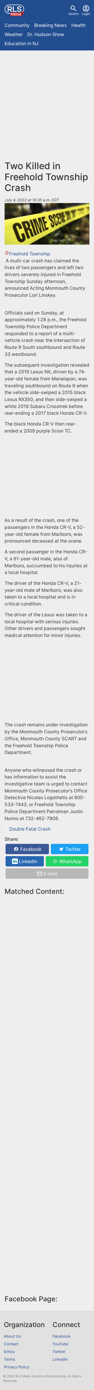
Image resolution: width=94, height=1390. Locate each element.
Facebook (30, 849)
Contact (11, 1344)
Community (17, 25)
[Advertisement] (47, 102)
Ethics (9, 1351)
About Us (12, 1336)
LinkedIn (27, 861)
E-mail (49, 874)
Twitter (72, 849)
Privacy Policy (16, 1367)
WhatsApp (70, 861)
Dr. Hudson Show (45, 34)
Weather (14, 34)
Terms (9, 1359)
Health (78, 25)
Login (86, 14)
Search (73, 14)
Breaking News (50, 25)
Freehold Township (29, 254)
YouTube (60, 1344)
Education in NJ (21, 43)
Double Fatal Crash (30, 829)
